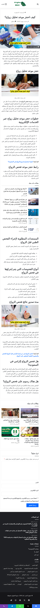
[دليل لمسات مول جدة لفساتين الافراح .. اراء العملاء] (10, 413)
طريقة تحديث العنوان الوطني (31, 584)
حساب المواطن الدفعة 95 (13, 574)
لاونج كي (19, 584)
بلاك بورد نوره (18, 568)
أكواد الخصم (35, 565)
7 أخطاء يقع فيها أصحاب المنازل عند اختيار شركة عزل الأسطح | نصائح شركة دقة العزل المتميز (15, 191)
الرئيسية (22, 12)
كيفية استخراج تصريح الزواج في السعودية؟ (20, 162)
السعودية (16, 12)
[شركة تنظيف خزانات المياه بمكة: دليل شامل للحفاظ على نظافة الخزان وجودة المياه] (33, 212)
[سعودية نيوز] (20, 4)
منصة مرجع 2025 (33, 587)
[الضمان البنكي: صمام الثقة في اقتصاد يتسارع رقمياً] (33, 229)
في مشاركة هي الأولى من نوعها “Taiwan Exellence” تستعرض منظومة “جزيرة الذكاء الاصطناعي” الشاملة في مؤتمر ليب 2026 (15, 202)
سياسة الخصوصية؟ (33, 549)
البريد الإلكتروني (34, 490)
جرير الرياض (35, 574)
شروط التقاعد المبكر (16, 581)
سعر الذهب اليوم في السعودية (31, 581)
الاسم (37, 482)
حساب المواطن (25, 574)
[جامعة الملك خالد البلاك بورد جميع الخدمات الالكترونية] (30, 413)
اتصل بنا (36, 552)
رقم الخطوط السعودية (32, 578)
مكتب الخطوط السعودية (9, 584)
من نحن (36, 554)
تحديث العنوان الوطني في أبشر (17, 571)
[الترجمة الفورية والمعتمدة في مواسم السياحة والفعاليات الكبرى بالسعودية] (33, 220)
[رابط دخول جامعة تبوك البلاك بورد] (10, 432)
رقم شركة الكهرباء (20, 578)
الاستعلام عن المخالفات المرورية (21, 565)
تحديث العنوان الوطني (32, 571)
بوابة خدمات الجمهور (8, 568)
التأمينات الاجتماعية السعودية (31, 568)
